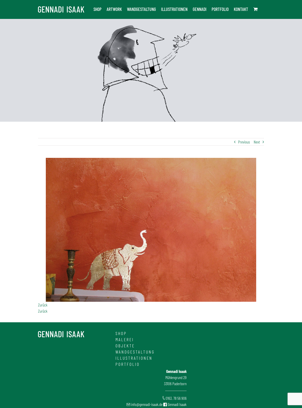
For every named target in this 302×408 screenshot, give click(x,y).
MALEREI (124, 339)
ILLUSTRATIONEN (133, 358)
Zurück (42, 304)
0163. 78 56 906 (176, 398)
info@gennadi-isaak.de (147, 404)
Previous (244, 141)
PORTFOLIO (127, 364)
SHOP (121, 333)
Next (257, 141)
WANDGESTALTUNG (135, 351)
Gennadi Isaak (177, 404)
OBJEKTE (125, 345)
